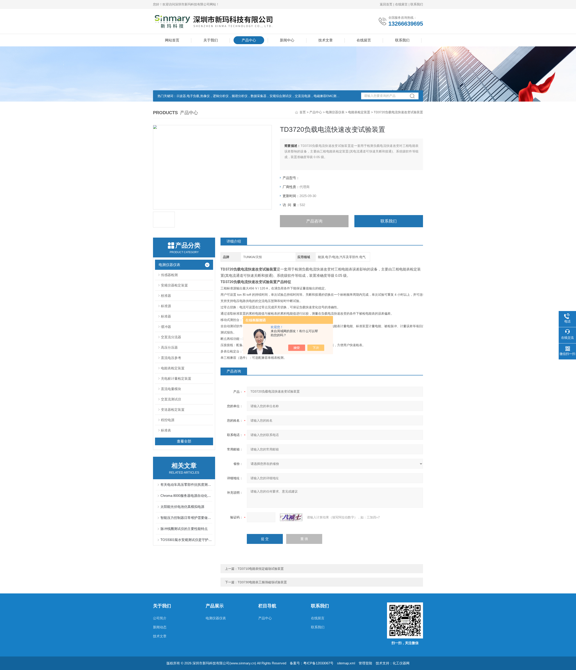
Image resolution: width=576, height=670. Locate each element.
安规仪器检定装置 (174, 285)
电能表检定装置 (359, 112)
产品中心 (249, 40)
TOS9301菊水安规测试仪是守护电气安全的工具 (186, 540)
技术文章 (325, 40)
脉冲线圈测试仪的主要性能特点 (184, 529)
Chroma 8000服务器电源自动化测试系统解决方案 (186, 495)
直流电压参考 (171, 358)
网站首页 (172, 40)
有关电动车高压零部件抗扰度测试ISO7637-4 (186, 484)
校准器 (166, 296)
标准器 (166, 316)
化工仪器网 (401, 663)
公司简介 (159, 618)
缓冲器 (166, 327)
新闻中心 (287, 40)
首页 (302, 112)
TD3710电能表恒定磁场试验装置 (261, 568)
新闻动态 (159, 627)
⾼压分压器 (169, 347)
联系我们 (416, 4)
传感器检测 (169, 275)
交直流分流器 (171, 337)
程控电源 (167, 420)
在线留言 (401, 4)
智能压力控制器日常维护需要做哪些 (186, 518)
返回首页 (386, 4)
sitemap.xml (346, 663)
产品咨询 (314, 221)
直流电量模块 (171, 389)
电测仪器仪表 (335, 112)
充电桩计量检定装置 (176, 378)
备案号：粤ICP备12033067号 (311, 663)
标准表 (166, 430)
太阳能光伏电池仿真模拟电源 (182, 507)
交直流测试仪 (171, 399)
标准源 (166, 306)
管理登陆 (365, 663)
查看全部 (184, 441)
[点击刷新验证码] (291, 517)
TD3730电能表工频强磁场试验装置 (262, 582)
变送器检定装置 (172, 409)
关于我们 (210, 40)
